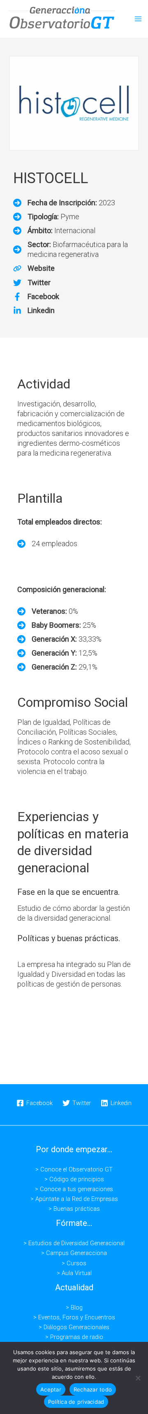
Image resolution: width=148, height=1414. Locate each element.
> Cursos (74, 1263)
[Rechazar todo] (138, 1378)
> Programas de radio (74, 1337)
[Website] (34, 268)
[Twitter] (32, 283)
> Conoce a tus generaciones (74, 1189)
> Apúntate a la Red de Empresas (74, 1199)
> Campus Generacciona (74, 1253)
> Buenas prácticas (74, 1208)
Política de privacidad (76, 1401)
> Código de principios (74, 1179)
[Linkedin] (34, 310)
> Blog (74, 1307)
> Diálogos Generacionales (74, 1327)
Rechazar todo (93, 1389)
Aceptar (50, 1389)
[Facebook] (36, 297)
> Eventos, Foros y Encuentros (74, 1317)
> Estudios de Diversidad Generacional (74, 1243)
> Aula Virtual (74, 1273)
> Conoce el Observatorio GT (74, 1169)
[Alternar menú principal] (138, 18)
